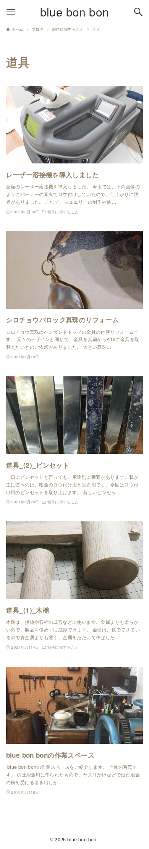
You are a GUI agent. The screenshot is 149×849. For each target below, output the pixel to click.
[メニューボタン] (10, 12)
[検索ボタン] (138, 12)
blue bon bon (74, 11)
